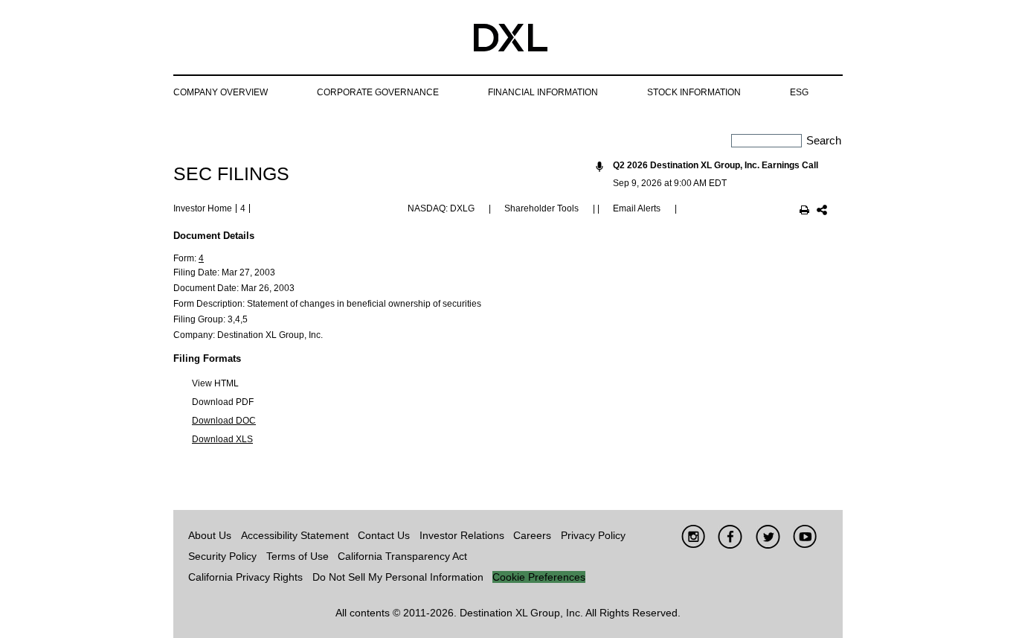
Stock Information (694, 92)
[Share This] (822, 211)
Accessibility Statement (295, 535)
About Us (209, 535)
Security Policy (222, 556)
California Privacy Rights (245, 577)
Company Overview (220, 92)
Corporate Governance (378, 92)
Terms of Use (297, 556)
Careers (532, 535)
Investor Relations (461, 535)
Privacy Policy (593, 535)
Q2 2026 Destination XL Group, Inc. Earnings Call (715, 165)
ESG (799, 92)
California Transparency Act (402, 556)
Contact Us (384, 535)
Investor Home (202, 208)
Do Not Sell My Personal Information (397, 577)
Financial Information (543, 92)
